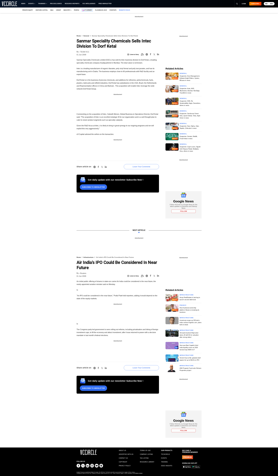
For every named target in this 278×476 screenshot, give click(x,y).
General (86, 36)
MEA (271, 4)
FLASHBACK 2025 (101, 10)
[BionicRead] (142, 54)
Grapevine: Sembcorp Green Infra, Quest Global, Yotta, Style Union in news (190, 116)
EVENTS (164, 458)
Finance (183, 305)
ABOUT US (122, 450)
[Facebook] (150, 55)
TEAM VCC (84, 52)
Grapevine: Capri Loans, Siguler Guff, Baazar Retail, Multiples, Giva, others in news (190, 149)
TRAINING (164, 462)
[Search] (237, 3)
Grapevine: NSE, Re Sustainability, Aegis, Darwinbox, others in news (190, 103)
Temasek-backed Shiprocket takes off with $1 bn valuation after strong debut (189, 335)
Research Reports (72, 3)
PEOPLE (76, 10)
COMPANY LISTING (146, 454)
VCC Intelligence (88, 3)
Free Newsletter (105, 3)
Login (244, 3)
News (23, 3)
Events (31, 3)
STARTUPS (112, 10)
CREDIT (58, 10)
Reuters (83, 273)
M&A (51, 10)
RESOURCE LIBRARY (147, 462)
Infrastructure (88, 257)
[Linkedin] (158, 55)
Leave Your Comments (141, 167)
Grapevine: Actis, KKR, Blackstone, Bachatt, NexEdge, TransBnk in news (190, 91)
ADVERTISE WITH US (126, 454)
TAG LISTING (144, 458)
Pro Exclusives (56, 3)
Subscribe (255, 3)
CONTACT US (123, 458)
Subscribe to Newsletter (93, 187)
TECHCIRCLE (165, 454)
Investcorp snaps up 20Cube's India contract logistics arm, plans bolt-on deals (190, 322)
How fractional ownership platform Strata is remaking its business (189, 310)
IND (266, 4)
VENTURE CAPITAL (42, 10)
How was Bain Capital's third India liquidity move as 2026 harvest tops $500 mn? (189, 347)
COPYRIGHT (123, 462)
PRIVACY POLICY (125, 466)
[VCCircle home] (9, 3)
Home (79, 36)
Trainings (42, 3)
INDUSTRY (67, 10)
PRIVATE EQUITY (27, 10)
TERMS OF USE (145, 450)
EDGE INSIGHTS (166, 466)
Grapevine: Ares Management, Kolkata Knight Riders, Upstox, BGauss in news (190, 78)
